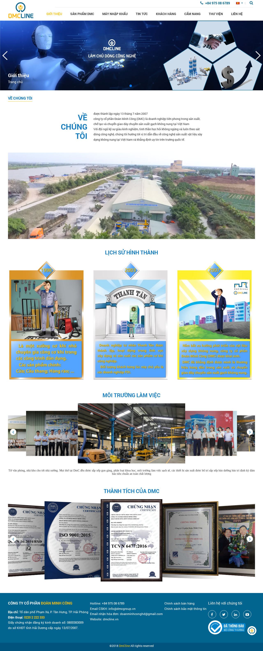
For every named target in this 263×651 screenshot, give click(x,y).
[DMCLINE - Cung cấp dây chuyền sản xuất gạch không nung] (21, 10)
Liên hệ (237, 14)
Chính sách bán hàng (179, 603)
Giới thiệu (54, 14)
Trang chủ (15, 82)
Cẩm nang (192, 14)
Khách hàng (166, 14)
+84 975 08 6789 (217, 3)
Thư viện (216, 14)
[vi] (239, 3)
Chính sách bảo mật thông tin (185, 609)
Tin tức (142, 14)
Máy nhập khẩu (115, 14)
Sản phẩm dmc (82, 14)
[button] (250, 432)
